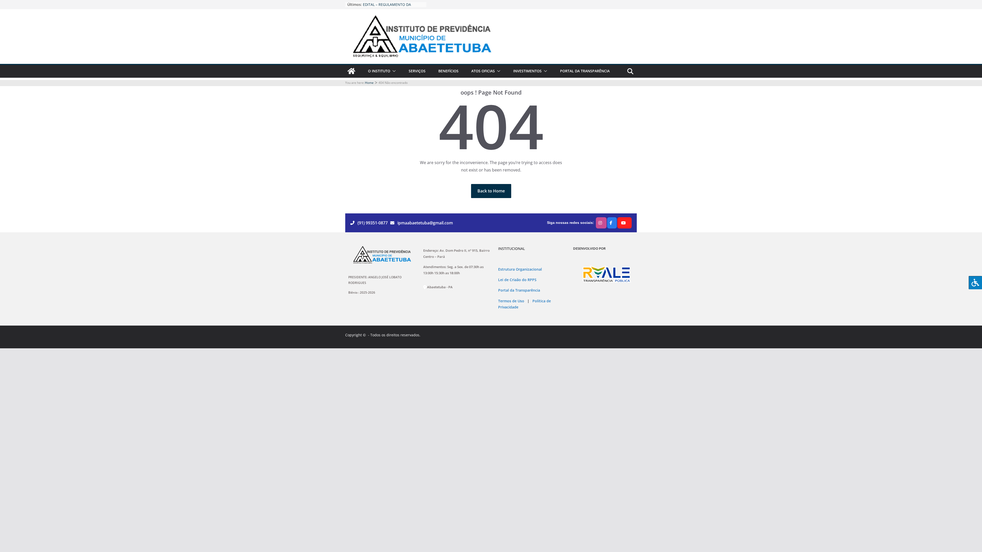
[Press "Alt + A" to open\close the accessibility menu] (975, 282)
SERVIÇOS (417, 70)
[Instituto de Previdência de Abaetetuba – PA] (351, 71)
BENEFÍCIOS (448, 70)
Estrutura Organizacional (520, 269)
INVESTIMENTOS (527, 70)
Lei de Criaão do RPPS (517, 280)
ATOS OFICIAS (483, 70)
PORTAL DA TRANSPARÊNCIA (585, 70)
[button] (393, 71)
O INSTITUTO (379, 70)
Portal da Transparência (519, 290)
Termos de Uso (511, 301)
